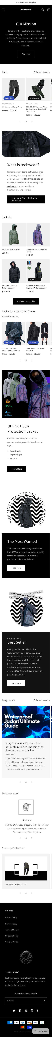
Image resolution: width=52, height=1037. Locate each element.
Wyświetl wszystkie (42, 72)
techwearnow (22, 1032)
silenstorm (17, 548)
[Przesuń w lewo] (20, 121)
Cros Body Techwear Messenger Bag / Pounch (11, 349)
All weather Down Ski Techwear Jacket (9, 287)
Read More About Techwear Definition (24, 199)
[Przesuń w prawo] (32, 121)
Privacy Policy (11, 924)
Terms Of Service (12, 930)
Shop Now (16, 567)
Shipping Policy (12, 936)
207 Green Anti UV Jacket (11, 249)
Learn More (16, 469)
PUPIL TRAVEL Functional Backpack (35, 349)
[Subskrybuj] (44, 1001)
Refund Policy (11, 917)
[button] (3, 10)
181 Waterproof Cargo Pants (12, 107)
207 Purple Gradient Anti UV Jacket (36, 250)
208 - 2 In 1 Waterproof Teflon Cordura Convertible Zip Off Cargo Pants (36, 109)
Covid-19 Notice (12, 942)
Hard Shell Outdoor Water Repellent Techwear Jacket (36, 287)
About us (26, 54)
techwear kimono (15, 653)
